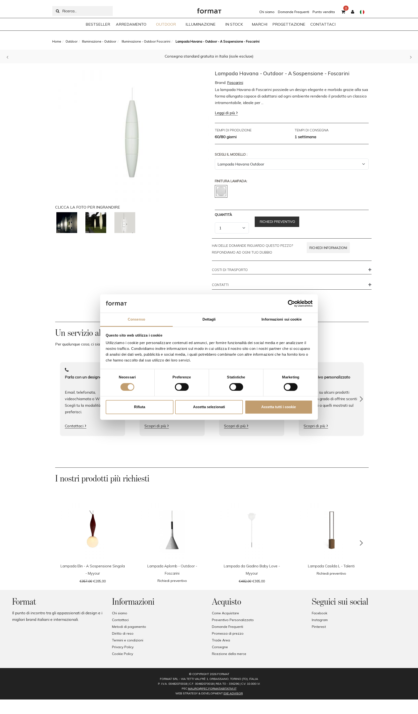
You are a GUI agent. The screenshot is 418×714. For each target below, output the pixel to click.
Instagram (320, 620)
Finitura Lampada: (231, 181)
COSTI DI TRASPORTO (230, 270)
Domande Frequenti (293, 12)
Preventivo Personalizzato (233, 620)
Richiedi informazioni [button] (328, 248)
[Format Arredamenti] (209, 9)
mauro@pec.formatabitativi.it (212, 688)
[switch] (182, 387)
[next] (361, 543)
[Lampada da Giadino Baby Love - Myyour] (251, 530)
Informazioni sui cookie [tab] (281, 319)
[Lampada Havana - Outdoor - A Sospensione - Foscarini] (132, 133)
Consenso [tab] (136, 319)
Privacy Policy (123, 647)
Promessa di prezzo (228, 633)
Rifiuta (139, 407)
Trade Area (221, 640)
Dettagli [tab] (209, 319)
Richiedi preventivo (277, 221)
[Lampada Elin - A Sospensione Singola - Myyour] (92, 530)
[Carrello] (343, 12)
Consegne (220, 647)
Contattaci (74, 425)
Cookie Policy (122, 654)
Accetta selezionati (209, 407)
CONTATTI (220, 285)
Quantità (223, 214)
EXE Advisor (233, 693)
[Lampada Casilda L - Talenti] (331, 530)
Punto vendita (324, 12)
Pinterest (319, 626)
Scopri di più (155, 425)
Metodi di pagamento (129, 626)
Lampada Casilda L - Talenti (331, 566)
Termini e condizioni (127, 640)
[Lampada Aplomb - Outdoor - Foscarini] (172, 530)
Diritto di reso (123, 633)
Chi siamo (267, 12)
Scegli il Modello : (231, 154)
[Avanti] (361, 399)
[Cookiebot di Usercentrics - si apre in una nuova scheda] (291, 303)
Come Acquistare (225, 613)
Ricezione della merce (229, 654)
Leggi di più (225, 112)
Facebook (319, 613)
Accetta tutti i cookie (278, 407)
